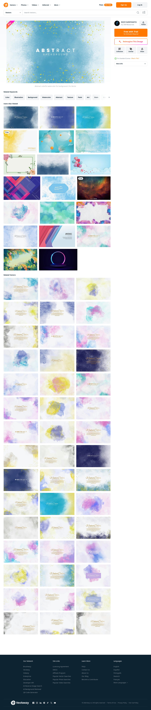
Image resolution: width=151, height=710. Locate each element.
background (32, 97)
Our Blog (85, 676)
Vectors (13, 5)
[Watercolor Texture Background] (93, 213)
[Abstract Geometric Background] (56, 141)
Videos (34, 5)
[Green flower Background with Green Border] (19, 164)
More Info (119, 64)
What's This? (135, 58)
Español (116, 670)
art (88, 97)
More (56, 5)
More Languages (120, 683)
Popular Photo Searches (62, 679)
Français (117, 679)
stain (96, 97)
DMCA (55, 670)
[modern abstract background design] (57, 236)
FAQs (84, 666)
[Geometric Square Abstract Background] (22, 188)
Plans (101, 5)
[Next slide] (107, 97)
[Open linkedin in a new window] (40, 703)
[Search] (138, 12)
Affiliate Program (59, 673)
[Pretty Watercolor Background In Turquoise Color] (57, 213)
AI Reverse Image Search (32, 686)
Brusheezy (27, 666)
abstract (59, 97)
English (116, 666)
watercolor (46, 97)
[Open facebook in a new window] (33, 703)
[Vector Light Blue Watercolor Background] (58, 188)
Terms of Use (111, 703)
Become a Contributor (90, 679)
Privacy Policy (122, 703)
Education (27, 679)
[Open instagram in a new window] (37, 703)
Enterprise (27, 676)
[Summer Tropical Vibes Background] (20, 259)
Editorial (45, 5)
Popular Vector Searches (62, 676)
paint (80, 97)
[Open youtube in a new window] (55, 703)
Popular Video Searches (61, 683)
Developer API (28, 683)
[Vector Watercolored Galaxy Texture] (94, 188)
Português (117, 673)
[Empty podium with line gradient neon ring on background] (58, 259)
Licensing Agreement (61, 666)
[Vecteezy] (6, 5)
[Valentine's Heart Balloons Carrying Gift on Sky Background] (90, 164)
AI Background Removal (32, 689)
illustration (18, 97)
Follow (143, 24)
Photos (23, 5)
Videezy (26, 673)
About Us (85, 673)
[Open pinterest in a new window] (44, 703)
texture (70, 97)
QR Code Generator (30, 692)
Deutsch (117, 676)
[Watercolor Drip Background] (93, 141)
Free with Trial (131, 32)
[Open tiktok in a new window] (48, 703)
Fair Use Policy (133, 703)
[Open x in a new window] (51, 703)
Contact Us (86, 670)
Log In (139, 5)
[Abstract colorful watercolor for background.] (21, 117)
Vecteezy (26, 670)
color (7, 97)
